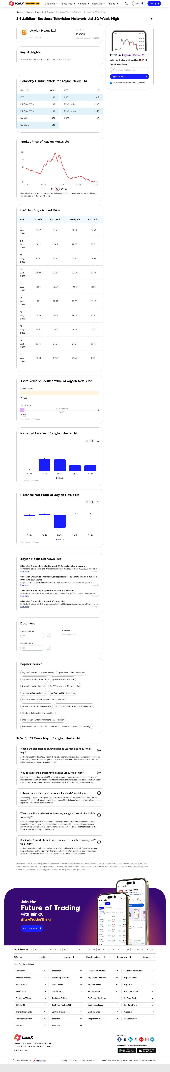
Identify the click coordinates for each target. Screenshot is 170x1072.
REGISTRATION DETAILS (111, 1061)
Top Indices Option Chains (133, 971)
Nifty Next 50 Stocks (23, 977)
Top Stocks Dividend (59, 998)
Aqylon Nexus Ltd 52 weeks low (71, 672)
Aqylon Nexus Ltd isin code (62, 679)
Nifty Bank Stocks (130, 977)
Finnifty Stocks (22, 984)
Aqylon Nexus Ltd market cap (34, 679)
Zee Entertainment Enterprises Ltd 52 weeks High (44, 699)
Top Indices (56, 971)
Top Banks (56, 1019)
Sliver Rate (56, 1025)
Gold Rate (19, 1025)
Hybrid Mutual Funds (24, 1012)
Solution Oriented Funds (61, 1012)
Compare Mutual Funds (96, 1019)
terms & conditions (139, 82)
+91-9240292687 (21, 1050)
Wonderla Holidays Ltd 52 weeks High (38, 713)
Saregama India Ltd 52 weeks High (36, 706)
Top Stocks (20, 971)
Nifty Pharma (21, 991)
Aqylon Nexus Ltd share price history (38, 672)
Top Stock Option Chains (97, 971)
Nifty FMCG (128, 984)
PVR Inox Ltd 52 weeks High (34, 693)
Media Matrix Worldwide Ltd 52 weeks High (40, 726)
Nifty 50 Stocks (57, 991)
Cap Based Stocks (130, 1019)
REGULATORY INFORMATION (145, 1061)
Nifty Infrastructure (131, 991)
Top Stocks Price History (97, 998)
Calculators (128, 1012)
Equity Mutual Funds (95, 1005)
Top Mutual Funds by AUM (62, 1005)
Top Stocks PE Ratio (23, 998)
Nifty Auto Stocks (94, 984)
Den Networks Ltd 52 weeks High (76, 726)
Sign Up (152, 3)
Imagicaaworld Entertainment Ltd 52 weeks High (43, 719)
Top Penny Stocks (130, 998)
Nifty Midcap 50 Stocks (60, 977)
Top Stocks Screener (24, 1019)
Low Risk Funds (94, 1012)
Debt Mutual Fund (130, 1005)
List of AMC (20, 1005)
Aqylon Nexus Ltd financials (34, 686)
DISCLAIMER (127, 1061)
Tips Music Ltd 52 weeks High (62, 693)
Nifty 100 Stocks (94, 991)
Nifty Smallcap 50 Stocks (97, 977)
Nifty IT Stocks (57, 984)
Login (137, 3)
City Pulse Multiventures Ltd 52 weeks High (74, 706)
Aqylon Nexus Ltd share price (40, 193)
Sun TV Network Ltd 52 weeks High (65, 686)
